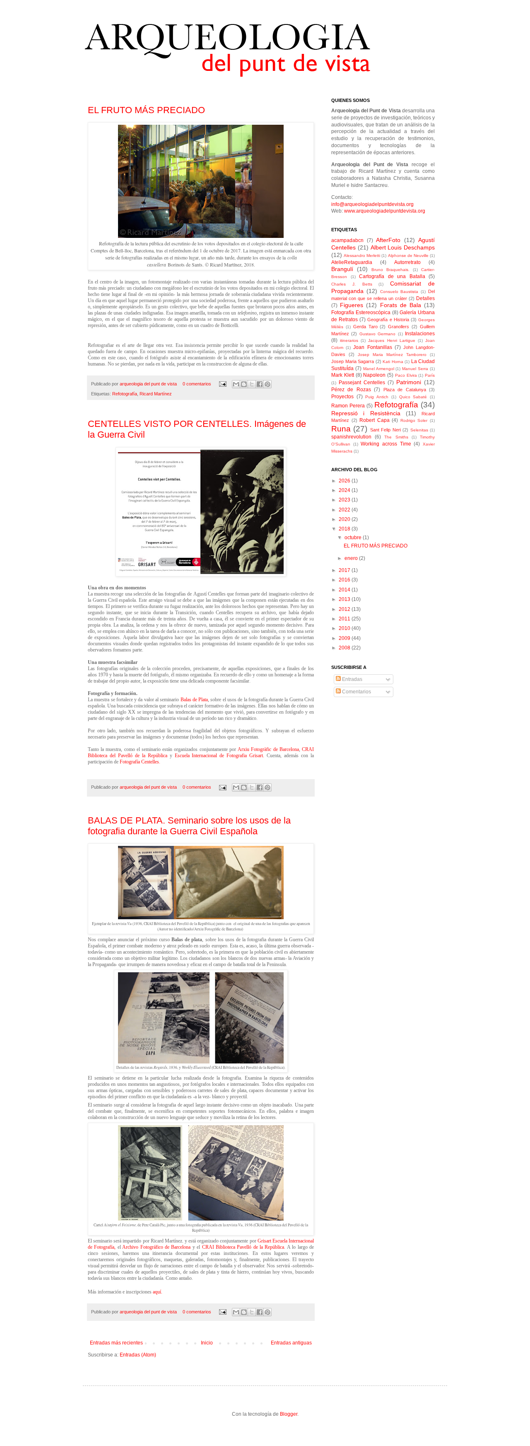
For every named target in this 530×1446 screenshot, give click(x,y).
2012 (345, 609)
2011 (345, 619)
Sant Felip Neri (385, 429)
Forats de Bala (400, 305)
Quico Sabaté (413, 397)
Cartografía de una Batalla (392, 276)
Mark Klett (342, 375)
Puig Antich (376, 397)
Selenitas (419, 430)
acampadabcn (347, 240)
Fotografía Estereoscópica (360, 312)
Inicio (207, 1343)
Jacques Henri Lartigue (391, 340)
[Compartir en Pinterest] (267, 384)
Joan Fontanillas (372, 347)
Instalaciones (420, 334)
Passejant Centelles (362, 382)
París (430, 375)
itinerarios (349, 340)
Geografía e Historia (388, 319)
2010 (345, 628)
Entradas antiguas (291, 1343)
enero (351, 558)
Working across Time (386, 444)
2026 (345, 481)
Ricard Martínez (156, 393)
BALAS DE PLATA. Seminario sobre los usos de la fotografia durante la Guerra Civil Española (189, 825)
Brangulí (342, 269)
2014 (345, 590)
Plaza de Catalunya (404, 389)
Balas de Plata (194, 699)
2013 (345, 599)
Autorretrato (407, 262)
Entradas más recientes (116, 1343)
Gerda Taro (365, 326)
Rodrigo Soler (414, 420)
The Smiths (396, 437)
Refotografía (124, 393)
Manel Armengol (378, 368)
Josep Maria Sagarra (352, 361)
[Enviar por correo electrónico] (236, 384)
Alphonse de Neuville (408, 255)
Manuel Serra (415, 368)
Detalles (425, 298)
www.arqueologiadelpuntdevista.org (384, 211)
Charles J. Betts (351, 284)
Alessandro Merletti (362, 255)
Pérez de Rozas (351, 389)
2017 (345, 570)
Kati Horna (393, 361)
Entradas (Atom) (138, 1355)
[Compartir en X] (252, 384)
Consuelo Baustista (399, 291)
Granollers (398, 326)
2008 (345, 648)
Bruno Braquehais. (390, 269)
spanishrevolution (351, 437)
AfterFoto (388, 240)
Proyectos (342, 397)
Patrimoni (408, 382)
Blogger (288, 1414)
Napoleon (374, 375)
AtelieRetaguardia (351, 262)
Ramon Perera (348, 406)
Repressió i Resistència (365, 413)
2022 (345, 510)
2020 (345, 519)
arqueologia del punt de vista (149, 383)
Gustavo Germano (377, 334)
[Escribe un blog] (244, 384)
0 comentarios (197, 383)
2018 (345, 529)
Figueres (351, 305)
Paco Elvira (406, 375)
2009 (345, 638)
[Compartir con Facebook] (259, 384)
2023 (345, 500)
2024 (345, 490)
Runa (341, 428)
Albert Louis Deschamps (403, 247)
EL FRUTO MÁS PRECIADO (146, 110)
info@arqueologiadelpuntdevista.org (372, 204)
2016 (345, 580)
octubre (353, 537)
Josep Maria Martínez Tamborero (392, 354)
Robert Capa (374, 420)
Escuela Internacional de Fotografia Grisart (219, 755)
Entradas (351, 679)
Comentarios (356, 692)
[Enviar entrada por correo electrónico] (222, 383)
